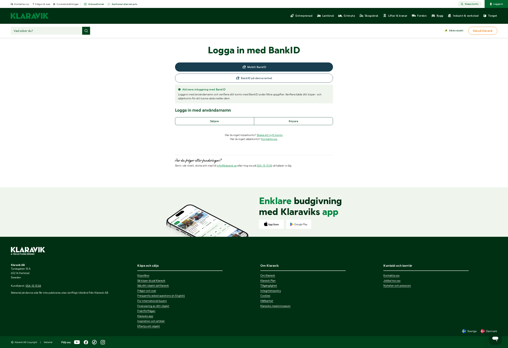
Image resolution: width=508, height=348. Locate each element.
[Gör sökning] (86, 31)
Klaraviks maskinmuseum (275, 306)
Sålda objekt (456, 30)
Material (48, 342)
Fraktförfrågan (146, 311)
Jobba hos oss (391, 280)
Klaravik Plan (268, 280)
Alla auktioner (96, 4)
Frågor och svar (146, 290)
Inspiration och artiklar (151, 321)
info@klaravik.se (227, 165)
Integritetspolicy (270, 290)
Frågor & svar (42, 4)
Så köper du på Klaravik (151, 280)
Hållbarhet (266, 300)
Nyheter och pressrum (397, 285)
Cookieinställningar (68, 4)
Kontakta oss (21, 4)
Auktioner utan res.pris (124, 4)
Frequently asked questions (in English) (161, 295)
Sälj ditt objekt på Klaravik (153, 285)
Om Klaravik (267, 275)
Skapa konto (471, 4)
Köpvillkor (143, 275)
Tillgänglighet (268, 285)
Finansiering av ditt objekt (153, 306)
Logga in (498, 4)
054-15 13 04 (264, 165)
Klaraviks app (145, 316)
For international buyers (152, 300)
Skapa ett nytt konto (270, 135)
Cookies (265, 295)
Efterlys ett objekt (148, 326)
